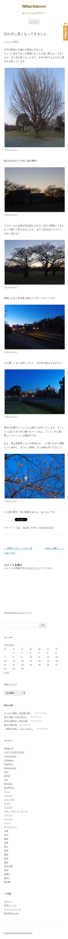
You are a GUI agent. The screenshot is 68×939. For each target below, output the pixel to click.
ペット (7, 823)
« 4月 (6, 672)
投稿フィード (10, 905)
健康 (6, 838)
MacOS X (8, 764)
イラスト (8, 795)
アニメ (7, 791)
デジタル (8, 807)
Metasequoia (10, 768)
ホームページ (10, 827)
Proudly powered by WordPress (18, 933)
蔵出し (7, 878)
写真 (18, 527)
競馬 (6, 870)
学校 (6, 850)
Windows (8, 783)
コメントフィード (12, 909)
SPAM (7, 776)
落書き (7, 874)
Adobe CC (9, 748)
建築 (6, 854)
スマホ (7, 803)
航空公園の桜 (10, 725)
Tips (6, 780)
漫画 (6, 862)
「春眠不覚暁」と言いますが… (19, 729)
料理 (6, 858)
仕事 (6, 831)
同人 (6, 846)
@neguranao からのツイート (18, 612)
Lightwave (9, 760)
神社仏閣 (8, 866)
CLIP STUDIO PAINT (14, 752)
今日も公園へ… (54, 548)
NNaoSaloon (34, 6)
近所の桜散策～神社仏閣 (16, 721)
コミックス (9, 799)
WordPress (9, 787)
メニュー (34, 21)
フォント (8, 819)
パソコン (8, 815)
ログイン (34, 568)
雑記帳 (25, 527)
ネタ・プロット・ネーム (16, 811)
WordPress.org (11, 913)
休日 (6, 835)
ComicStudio (10, 756)
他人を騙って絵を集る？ (16, 717)
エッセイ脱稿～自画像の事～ (18, 713)
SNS (6, 772)
